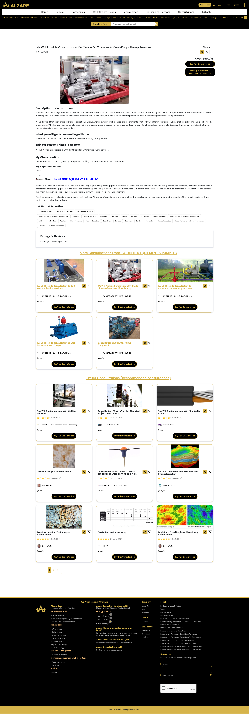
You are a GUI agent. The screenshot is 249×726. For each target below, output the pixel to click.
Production (76, 216)
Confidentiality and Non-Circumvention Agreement (180, 621)
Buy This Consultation (200, 64)
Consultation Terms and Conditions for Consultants (181, 646)
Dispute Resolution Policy (170, 625)
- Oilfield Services (57, 615)
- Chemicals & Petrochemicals (63, 622)
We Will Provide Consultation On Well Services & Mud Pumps (56, 344)
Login (219, 5)
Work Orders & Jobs (104, 12)
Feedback (145, 637)
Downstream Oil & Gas (85, 211)
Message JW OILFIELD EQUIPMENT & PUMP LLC (200, 72)
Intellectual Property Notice (170, 606)
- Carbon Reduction (59, 655)
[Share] (202, 52)
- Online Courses (103, 620)
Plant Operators (76, 221)
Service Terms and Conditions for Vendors (177, 640)
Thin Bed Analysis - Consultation (54, 472)
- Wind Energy (56, 629)
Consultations (186, 12)
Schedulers (107, 221)
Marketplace (131, 12)
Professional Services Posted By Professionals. (114, 643)
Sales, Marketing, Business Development (53, 216)
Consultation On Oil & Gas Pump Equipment (114, 344)
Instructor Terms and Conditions (173, 631)
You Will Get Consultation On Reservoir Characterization (178, 473)
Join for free (205, 5)
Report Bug (146, 634)
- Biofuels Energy (57, 648)
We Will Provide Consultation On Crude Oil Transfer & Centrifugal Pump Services (118, 287)
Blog (143, 609)
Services (115, 216)
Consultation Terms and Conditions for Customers (180, 649)
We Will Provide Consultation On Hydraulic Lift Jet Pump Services (175, 287)
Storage (118, 221)
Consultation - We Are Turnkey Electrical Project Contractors (119, 412)
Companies (78, 12)
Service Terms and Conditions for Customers (178, 643)
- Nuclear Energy (57, 641)
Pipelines (63, 221)
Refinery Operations (56, 226)
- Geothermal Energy (59, 635)
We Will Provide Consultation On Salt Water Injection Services (56, 287)
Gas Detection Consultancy (112, 532)
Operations (104, 216)
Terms (162, 609)
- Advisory (55, 665)
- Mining (54, 672)
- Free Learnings (102, 623)
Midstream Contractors (47, 221)
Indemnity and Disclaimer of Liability (174, 618)
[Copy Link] (207, 52)
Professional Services (158, 12)
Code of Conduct (167, 615)
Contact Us (146, 631)
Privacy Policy (165, 612)
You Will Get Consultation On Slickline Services (56, 412)
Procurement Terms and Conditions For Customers (180, 637)
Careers (145, 621)
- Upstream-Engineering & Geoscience (66, 618)
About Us (145, 606)
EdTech (206, 12)
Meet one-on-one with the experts (109, 650)
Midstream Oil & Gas (65, 211)
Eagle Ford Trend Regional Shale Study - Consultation (179, 533)
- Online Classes (103, 616)
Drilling (124, 216)
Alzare (119, 709)
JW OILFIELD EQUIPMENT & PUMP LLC (75, 179)
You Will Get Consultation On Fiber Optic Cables (179, 412)
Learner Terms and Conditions (172, 628)
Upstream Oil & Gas (46, 211)
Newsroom (146, 612)
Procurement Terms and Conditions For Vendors (179, 634)
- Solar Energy (56, 632)
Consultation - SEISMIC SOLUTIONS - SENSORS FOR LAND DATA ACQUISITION (117, 473)
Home (44, 12)
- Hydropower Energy (59, 644)
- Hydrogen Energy (58, 638)
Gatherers (128, 221)
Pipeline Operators (92, 221)
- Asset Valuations (58, 662)
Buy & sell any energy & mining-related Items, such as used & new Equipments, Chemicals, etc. (116, 634)
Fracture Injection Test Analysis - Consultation (54, 533)
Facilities (42, 226)
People (60, 12)
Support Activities (90, 216)
